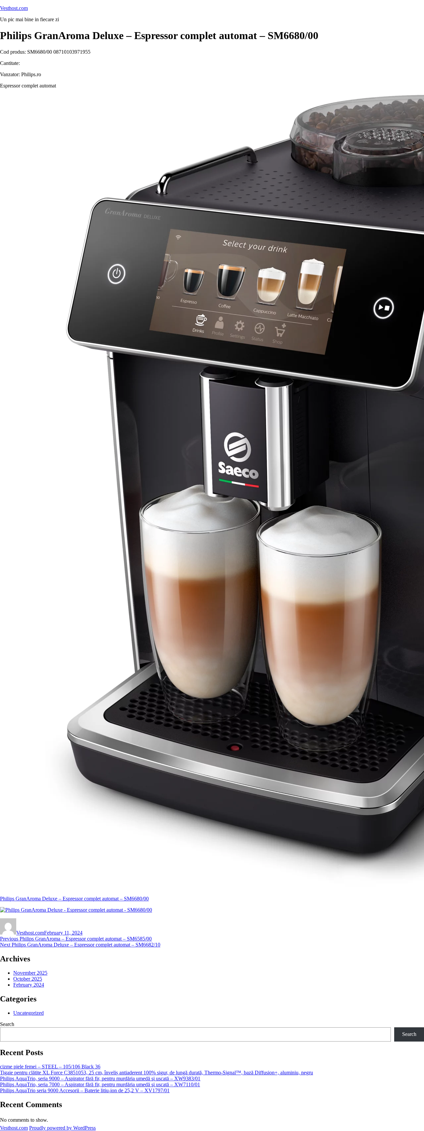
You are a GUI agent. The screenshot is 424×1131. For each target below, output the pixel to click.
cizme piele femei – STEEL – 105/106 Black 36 (50, 1066)
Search (7, 1024)
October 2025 (27, 979)
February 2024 (28, 985)
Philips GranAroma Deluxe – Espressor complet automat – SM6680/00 (74, 898)
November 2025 (30, 973)
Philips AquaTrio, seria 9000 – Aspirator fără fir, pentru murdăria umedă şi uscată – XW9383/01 (100, 1078)
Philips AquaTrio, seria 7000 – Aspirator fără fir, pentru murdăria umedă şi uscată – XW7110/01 (100, 1084)
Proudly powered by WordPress (62, 1128)
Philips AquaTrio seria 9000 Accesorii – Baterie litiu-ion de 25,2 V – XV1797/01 (85, 1090)
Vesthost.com (14, 8)
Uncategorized (28, 1013)
